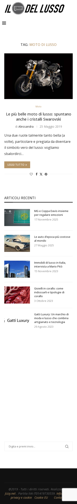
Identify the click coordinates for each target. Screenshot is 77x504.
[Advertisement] (38, 390)
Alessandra (26, 126)
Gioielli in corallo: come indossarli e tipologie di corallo (49, 292)
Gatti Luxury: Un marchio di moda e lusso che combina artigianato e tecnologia (51, 318)
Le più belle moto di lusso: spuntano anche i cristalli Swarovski (38, 116)
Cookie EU (41, 497)
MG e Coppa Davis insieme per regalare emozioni (51, 213)
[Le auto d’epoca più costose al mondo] (17, 243)
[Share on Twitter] (41, 174)
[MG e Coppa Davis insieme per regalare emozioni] (17, 217)
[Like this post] (31, 174)
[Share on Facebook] (36, 174)
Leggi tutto (15, 165)
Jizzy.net (10, 493)
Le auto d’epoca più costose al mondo (52, 239)
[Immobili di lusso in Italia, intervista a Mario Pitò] (17, 269)
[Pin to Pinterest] (46, 174)
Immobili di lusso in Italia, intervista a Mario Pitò (50, 264)
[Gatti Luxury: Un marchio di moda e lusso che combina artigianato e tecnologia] (17, 320)
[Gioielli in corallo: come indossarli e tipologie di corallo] (17, 295)
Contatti (60, 497)
